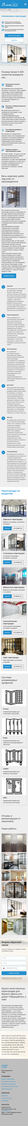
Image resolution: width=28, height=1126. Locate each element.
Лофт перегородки (11, 657)
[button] (14, 35)
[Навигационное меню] (25, 4)
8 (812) (3, 1107)
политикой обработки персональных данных (11, 979)
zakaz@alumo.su (6, 1110)
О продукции (5, 1100)
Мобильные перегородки (13, 587)
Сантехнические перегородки (10, 1086)
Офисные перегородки (12, 519)
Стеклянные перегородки (14, 553)
